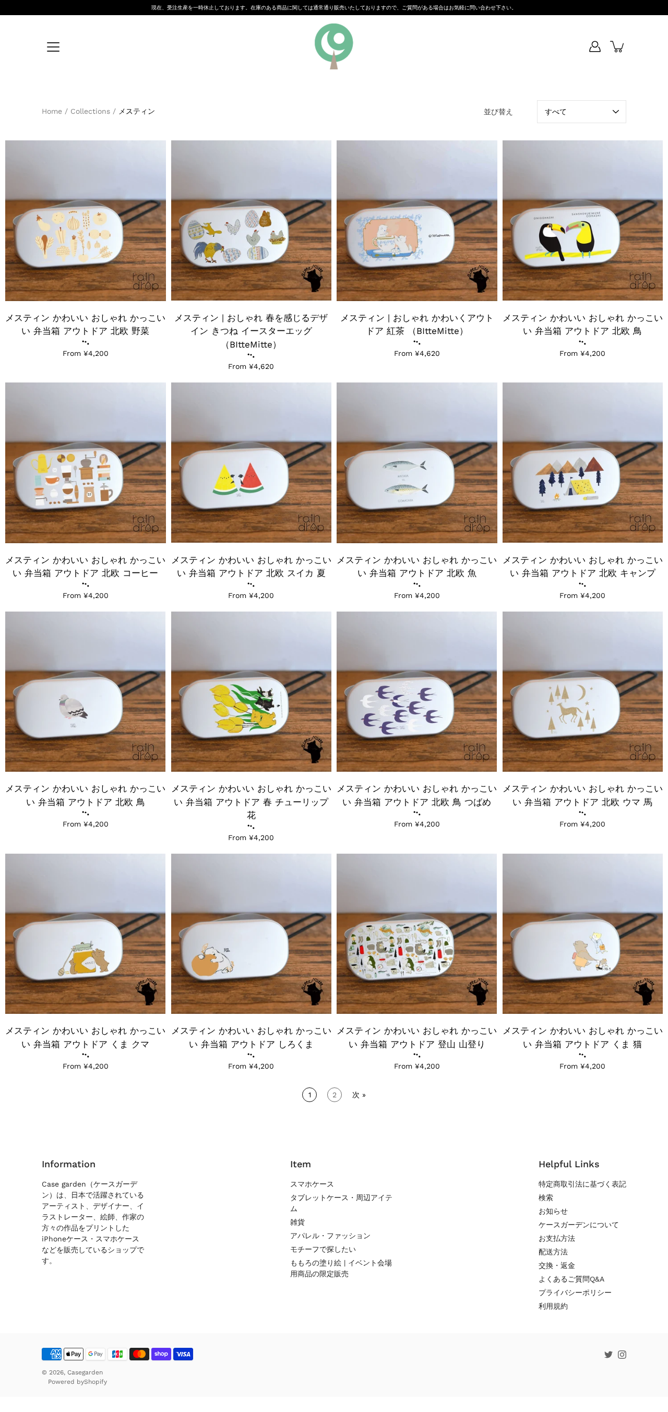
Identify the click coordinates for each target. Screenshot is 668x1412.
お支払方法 (557, 1238)
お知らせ (553, 1211)
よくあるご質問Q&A (571, 1279)
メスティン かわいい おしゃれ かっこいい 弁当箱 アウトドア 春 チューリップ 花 (251, 801)
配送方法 (553, 1252)
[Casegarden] (334, 46)
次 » (359, 1095)
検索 (546, 1197)
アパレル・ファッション (330, 1235)
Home (52, 111)
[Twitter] (608, 1354)
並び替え (498, 111)
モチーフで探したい (323, 1249)
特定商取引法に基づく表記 (582, 1184)
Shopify (95, 1381)
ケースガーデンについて (579, 1224)
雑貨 (297, 1222)
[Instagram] (622, 1354)
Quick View (85, 220)
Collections (90, 111)
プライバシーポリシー (575, 1292)
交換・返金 (557, 1265)
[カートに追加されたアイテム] (618, 46)
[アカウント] (595, 46)
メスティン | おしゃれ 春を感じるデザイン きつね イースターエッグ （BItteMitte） (251, 331)
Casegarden (85, 1372)
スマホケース (312, 1184)
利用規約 (553, 1306)
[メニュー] (53, 47)
